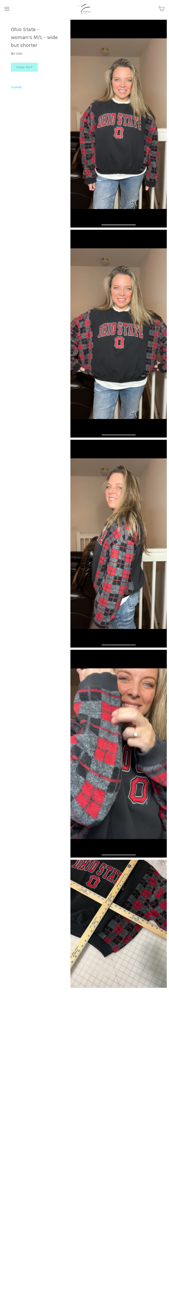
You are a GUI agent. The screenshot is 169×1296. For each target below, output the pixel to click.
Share (16, 87)
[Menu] (7, 9)
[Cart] (161, 9)
